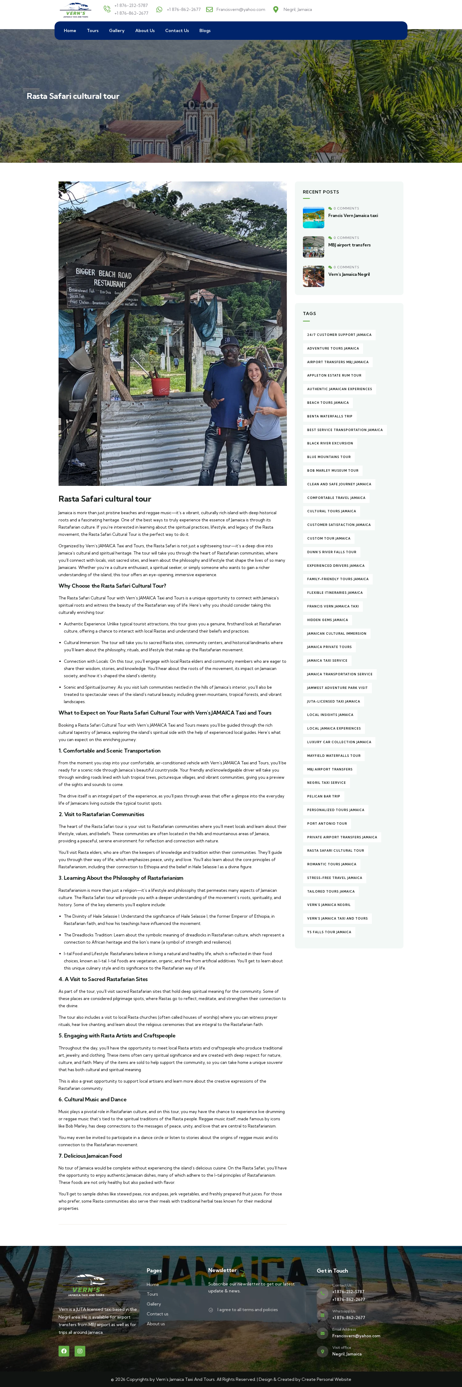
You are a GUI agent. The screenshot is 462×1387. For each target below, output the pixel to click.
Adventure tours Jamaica (333, 348)
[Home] (76, 9)
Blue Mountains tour (329, 457)
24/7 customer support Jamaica (339, 335)
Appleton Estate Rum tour (334, 375)
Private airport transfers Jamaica (342, 837)
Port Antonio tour (327, 824)
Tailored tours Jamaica (331, 891)
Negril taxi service (326, 783)
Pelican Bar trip (323, 796)
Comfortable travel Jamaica (336, 498)
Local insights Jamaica (330, 715)
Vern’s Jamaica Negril (349, 274)
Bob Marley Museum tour (333, 470)
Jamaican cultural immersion (337, 634)
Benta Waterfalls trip (330, 416)
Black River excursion (330, 443)
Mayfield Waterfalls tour (334, 756)
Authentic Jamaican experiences (339, 389)
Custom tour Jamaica (329, 538)
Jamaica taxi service (327, 660)
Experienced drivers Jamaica (336, 566)
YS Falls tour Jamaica (329, 932)
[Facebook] (64, 1351)
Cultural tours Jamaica (331, 511)
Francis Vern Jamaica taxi (353, 215)
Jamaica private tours (329, 647)
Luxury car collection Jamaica (339, 742)
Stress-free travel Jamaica (334, 878)
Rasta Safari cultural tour (335, 851)
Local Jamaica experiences (334, 728)
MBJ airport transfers (349, 244)
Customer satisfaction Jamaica (339, 525)
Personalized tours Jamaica (335, 810)
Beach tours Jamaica (328, 403)
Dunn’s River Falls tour (331, 552)
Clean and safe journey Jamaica (339, 484)
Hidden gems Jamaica (327, 620)
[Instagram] (80, 1351)
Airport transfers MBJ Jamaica (338, 362)
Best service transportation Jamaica (345, 430)
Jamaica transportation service (340, 674)
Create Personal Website (326, 1379)
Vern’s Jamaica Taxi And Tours (337, 918)
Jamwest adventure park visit (337, 688)
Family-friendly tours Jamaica (338, 579)
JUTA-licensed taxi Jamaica (333, 701)
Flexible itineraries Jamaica (335, 593)
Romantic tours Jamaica (331, 864)
